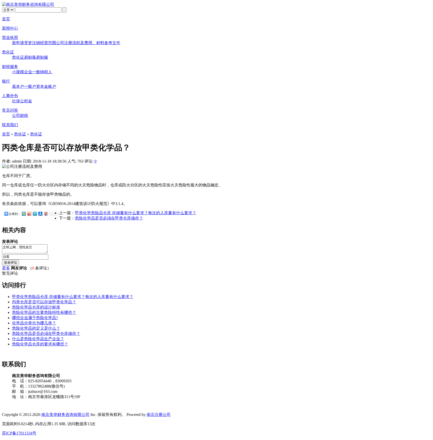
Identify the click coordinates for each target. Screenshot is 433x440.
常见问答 (10, 110)
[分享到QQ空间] (23, 213)
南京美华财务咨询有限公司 (65, 414)
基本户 (18, 86)
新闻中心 (10, 28)
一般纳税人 (42, 72)
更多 (6, 268)
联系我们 (10, 125)
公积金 (26, 101)
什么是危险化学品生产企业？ (38, 339)
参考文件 (112, 43)
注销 (36, 43)
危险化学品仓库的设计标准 (36, 307)
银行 (6, 81)
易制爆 (42, 57)
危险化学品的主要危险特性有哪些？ (44, 312)
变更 (28, 43)
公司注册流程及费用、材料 (80, 43)
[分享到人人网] (40, 213)
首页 (6, 19)
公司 (16, 115)
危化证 (8, 52)
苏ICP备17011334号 (19, 433)
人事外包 (10, 96)
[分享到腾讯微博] (34, 213)
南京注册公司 (159, 414)
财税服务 (10, 66)
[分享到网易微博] (45, 213)
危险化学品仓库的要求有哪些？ (40, 344)
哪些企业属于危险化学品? (35, 318)
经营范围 (48, 43)
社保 (16, 101)
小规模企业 (22, 72)
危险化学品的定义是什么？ (36, 328)
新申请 (18, 43)
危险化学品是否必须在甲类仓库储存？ (109, 218)
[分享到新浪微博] (29, 213)
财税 (24, 115)
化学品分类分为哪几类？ (34, 323)
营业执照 (10, 37)
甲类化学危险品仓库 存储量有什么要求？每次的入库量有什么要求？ (135, 213)
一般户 (30, 86)
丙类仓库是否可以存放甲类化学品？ (44, 302)
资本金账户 (46, 86)
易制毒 (30, 57)
